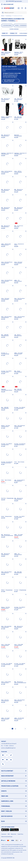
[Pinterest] (7, 759)
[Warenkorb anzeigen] (25, 8)
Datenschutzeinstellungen (6, 836)
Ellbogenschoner (7, 25)
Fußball (12, 33)
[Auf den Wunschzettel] (13, 39)
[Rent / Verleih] (14, 811)
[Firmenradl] (14, 806)
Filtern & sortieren (14, 29)
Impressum (3, 834)
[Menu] (2, 8)
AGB (9, 834)
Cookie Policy (20, 834)
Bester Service (7, 816)
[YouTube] (3, 759)
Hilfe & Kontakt (7, 771)
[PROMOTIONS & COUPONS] (14, 785)
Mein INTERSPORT (7, 776)
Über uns (4, 796)
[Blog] (14, 821)
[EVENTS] (14, 790)
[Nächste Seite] (25, 728)
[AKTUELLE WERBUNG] (14, 780)
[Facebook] (7, 755)
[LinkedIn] (11, 759)
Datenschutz (13, 834)
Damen (2, 15)
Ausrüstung (8, 15)
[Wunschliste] (22, 8)
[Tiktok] (11, 755)
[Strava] (3, 764)
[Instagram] (3, 755)
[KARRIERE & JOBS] (14, 801)
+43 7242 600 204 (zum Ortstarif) (8, 743)
